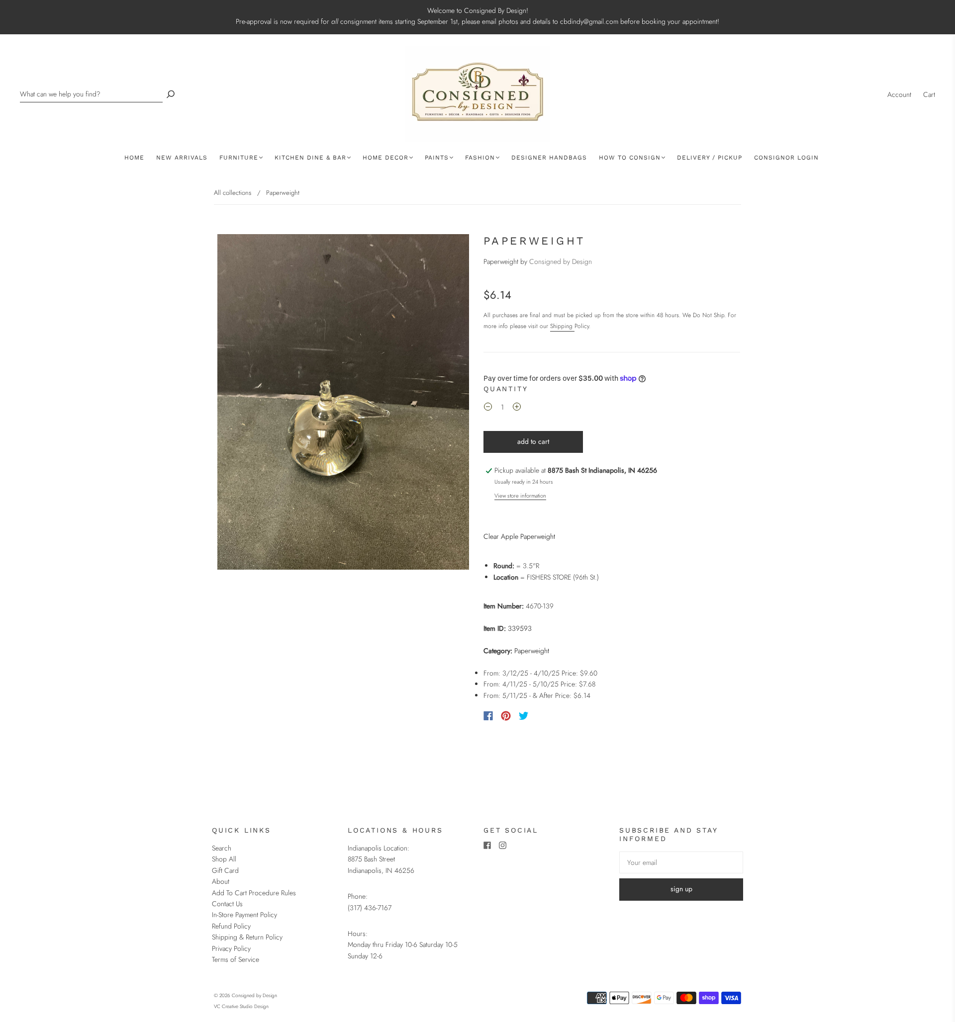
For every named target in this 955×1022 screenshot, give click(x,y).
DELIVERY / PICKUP (709, 157)
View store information (520, 496)
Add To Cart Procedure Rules (254, 893)
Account (899, 94)
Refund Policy (231, 926)
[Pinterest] (506, 716)
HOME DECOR (385, 157)
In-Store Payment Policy (244, 915)
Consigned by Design (560, 261)
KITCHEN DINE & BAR (310, 157)
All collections (232, 192)
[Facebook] (488, 716)
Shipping (562, 326)
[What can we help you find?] (91, 94)
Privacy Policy (231, 948)
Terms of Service (235, 959)
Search (221, 848)
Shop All (224, 859)
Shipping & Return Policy (247, 937)
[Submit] (170, 94)
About (220, 881)
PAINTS (437, 157)
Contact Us (227, 904)
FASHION (480, 157)
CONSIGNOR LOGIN (786, 157)
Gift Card (225, 870)
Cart (929, 94)
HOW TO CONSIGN (630, 157)
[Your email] (681, 862)
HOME (134, 157)
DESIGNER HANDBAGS (549, 157)
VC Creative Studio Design (241, 1006)
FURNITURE (238, 157)
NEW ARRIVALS (181, 157)
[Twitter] (524, 716)
